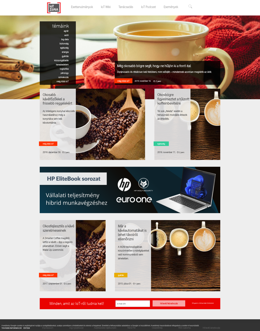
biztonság (64, 43)
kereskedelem (62, 64)
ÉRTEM (26, 328)
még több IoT (63, 81)
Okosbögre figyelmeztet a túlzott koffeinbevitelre (173, 98)
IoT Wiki (106, 7)
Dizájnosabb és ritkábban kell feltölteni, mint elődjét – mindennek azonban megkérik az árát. (164, 71)
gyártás (65, 56)
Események (171, 7)
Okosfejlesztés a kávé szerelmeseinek (58, 228)
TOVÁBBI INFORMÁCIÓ (12, 328)
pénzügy (65, 72)
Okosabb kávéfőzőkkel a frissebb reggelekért (57, 98)
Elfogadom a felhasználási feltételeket (203, 303)
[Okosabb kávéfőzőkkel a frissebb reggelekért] (92, 124)
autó (66, 35)
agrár (66, 30)
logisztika (64, 68)
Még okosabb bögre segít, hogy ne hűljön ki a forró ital (154, 66)
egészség (64, 47)
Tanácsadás (126, 7)
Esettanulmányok (82, 7)
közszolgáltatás (61, 60)
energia (65, 51)
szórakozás (63, 77)
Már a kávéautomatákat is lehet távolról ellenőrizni (132, 232)
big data (65, 39)
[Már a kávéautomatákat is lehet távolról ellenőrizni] (168, 255)
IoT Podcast (148, 7)
